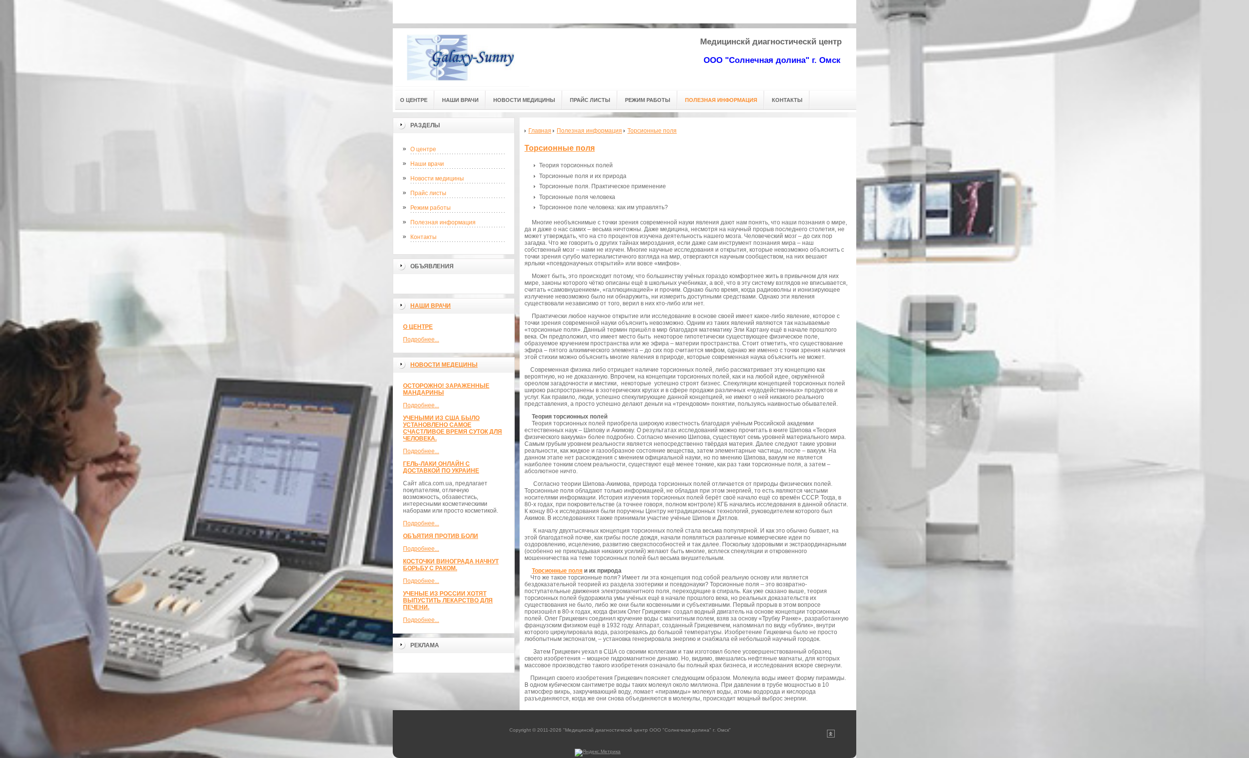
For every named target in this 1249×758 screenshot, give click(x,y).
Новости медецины (444, 364)
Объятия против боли (440, 536)
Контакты (423, 237)
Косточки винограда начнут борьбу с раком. (451, 565)
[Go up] (831, 735)
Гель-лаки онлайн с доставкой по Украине (441, 467)
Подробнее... (421, 339)
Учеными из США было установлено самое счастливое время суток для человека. (452, 428)
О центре (423, 149)
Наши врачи (427, 163)
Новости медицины (437, 178)
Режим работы (430, 207)
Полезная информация (443, 222)
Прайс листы (428, 193)
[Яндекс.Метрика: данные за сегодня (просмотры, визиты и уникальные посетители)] (598, 753)
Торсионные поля (559, 148)
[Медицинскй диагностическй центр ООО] (461, 57)
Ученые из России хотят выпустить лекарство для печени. (448, 600)
